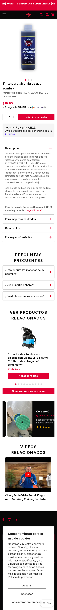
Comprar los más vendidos (28, 391)
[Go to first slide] (51, 3)
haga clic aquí (33, 210)
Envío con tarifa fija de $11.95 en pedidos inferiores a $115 (28, 5)
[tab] (25, 80)
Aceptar (27, 585)
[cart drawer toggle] (52, 14)
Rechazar (27, 594)
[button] (28, 107)
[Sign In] (47, 15)
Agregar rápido (28, 375)
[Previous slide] (5, 3)
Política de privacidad (20, 577)
